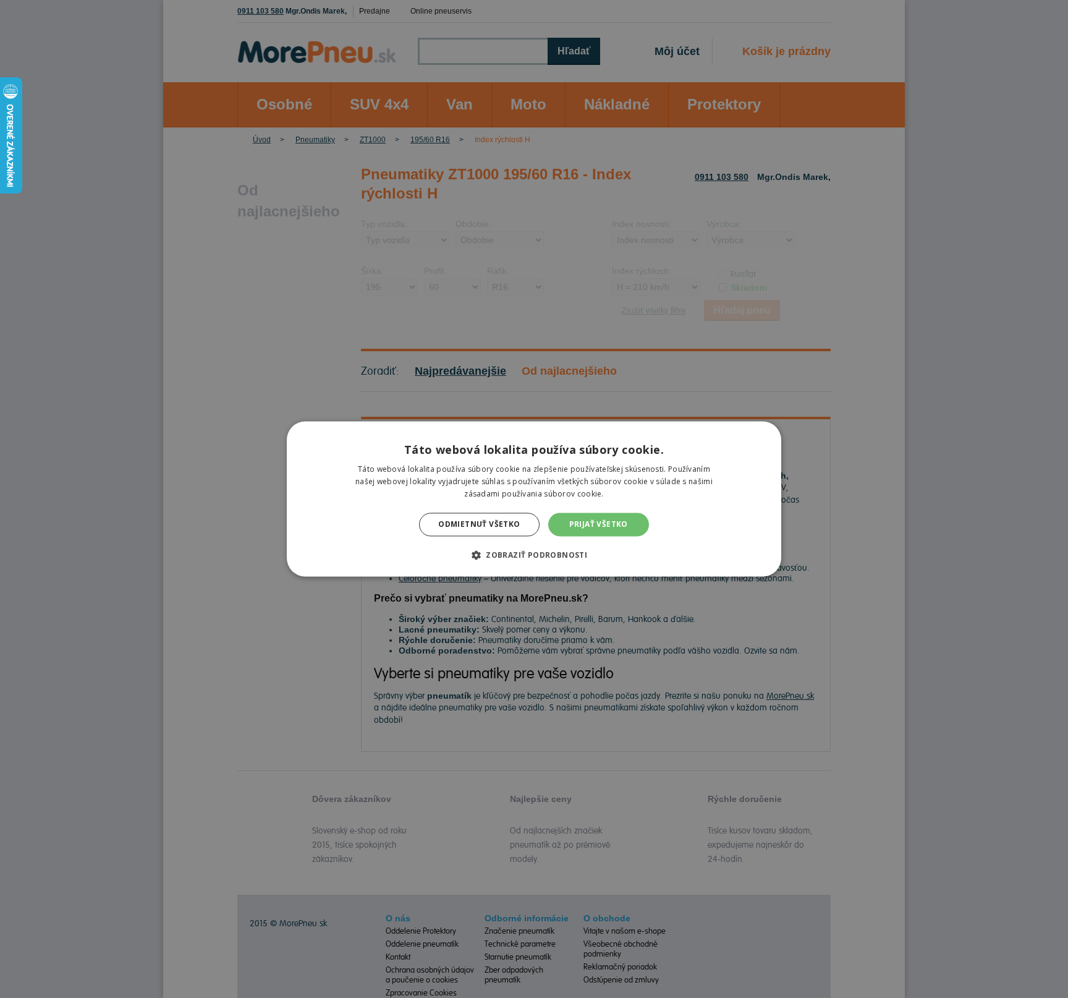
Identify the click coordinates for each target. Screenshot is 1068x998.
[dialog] (534, 499)
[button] (534, 555)
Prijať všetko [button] (598, 524)
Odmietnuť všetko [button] (479, 524)
